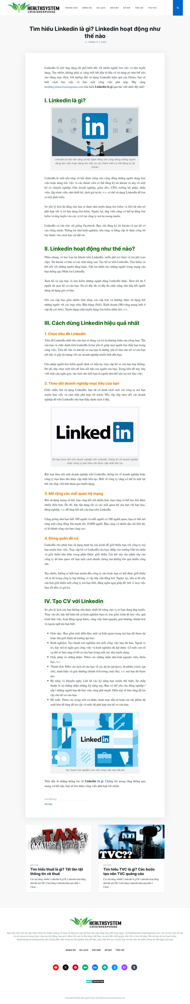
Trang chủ (71, 8)
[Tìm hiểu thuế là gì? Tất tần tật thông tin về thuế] (58, 842)
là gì (100, 781)
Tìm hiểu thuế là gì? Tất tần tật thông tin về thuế (56, 871)
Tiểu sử (139, 8)
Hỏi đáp (114, 8)
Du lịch (101, 8)
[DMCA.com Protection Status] (95, 981)
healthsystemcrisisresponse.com (64, 87)
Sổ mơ (126, 8)
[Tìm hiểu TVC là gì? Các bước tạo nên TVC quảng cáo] (131, 842)
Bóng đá (87, 8)
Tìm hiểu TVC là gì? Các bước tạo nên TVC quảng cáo (129, 871)
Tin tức (152, 8)
